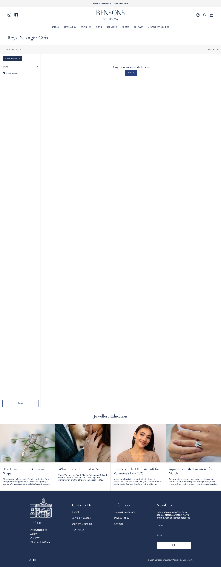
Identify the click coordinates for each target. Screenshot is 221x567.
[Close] (181, 250)
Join (148, 300)
